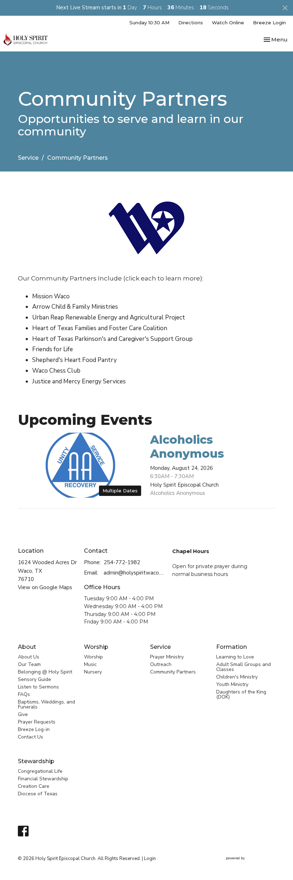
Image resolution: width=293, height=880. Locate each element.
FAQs (24, 694)
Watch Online (228, 22)
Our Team (29, 664)
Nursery (93, 671)
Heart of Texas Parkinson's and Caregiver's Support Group (112, 339)
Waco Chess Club (56, 371)
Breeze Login (269, 22)
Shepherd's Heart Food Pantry (74, 360)
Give (23, 714)
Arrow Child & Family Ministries (75, 307)
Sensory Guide (34, 679)
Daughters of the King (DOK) (241, 694)
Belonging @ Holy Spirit (45, 671)
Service (28, 157)
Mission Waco (51, 296)
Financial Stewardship (43, 778)
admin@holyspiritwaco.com (134, 572)
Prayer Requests (36, 722)
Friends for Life (52, 349)
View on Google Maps (45, 587)
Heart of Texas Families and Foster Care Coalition (99, 328)
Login (150, 858)
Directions (190, 22)
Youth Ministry (232, 684)
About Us (28, 656)
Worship (96, 646)
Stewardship (36, 761)
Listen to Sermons (38, 686)
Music (90, 664)
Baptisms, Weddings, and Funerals (46, 704)
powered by (247, 864)
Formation (231, 646)
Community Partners (173, 671)
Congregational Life (40, 771)
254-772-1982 (122, 562)
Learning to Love (235, 656)
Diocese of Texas (38, 793)
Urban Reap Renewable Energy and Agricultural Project (108, 317)
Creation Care (33, 786)
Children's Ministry (237, 676)
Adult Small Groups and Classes (243, 667)
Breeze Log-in (34, 729)
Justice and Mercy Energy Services (79, 381)
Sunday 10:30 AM (149, 22)
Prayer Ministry (167, 656)
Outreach (161, 664)
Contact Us (30, 737)
